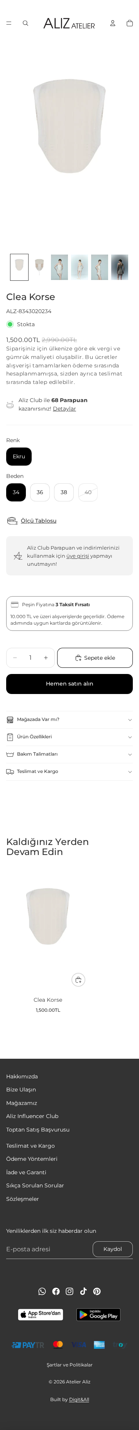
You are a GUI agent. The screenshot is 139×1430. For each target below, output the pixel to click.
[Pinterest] (97, 1291)
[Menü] (9, 23)
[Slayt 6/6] (119, 267)
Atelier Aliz (78, 1382)
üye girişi (77, 556)
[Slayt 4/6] (79, 267)
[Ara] (25, 23)
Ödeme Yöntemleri (32, 1158)
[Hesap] (112, 23)
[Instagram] (69, 1291)
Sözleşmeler (22, 1198)
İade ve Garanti (26, 1171)
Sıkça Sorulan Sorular (35, 1185)
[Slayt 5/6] (99, 267)
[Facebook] (56, 1291)
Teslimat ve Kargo (37, 771)
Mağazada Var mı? (38, 719)
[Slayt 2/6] (39, 267)
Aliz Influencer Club (32, 1116)
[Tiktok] (83, 1291)
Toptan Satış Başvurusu (38, 1129)
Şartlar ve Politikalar (70, 1365)
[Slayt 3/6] (59, 267)
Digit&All (79, 1399)
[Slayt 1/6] (19, 267)
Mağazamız (21, 1102)
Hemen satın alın (69, 683)
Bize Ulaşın (21, 1089)
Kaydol (112, 1249)
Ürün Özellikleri (34, 736)
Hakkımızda (22, 1076)
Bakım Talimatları (37, 754)
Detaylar (64, 408)
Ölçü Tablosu (38, 521)
